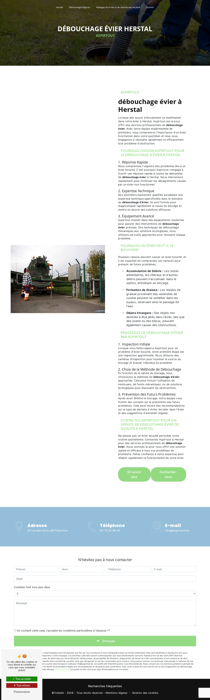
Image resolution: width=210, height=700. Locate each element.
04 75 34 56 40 (110, 530)
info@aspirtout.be (177, 530)
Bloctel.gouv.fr (62, 669)
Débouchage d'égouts (79, 7)
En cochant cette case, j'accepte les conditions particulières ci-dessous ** (63, 630)
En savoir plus (134, 474)
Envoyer (109, 641)
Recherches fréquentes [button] (105, 686)
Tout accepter (23, 678)
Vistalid (59, 692)
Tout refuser (23, 685)
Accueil (59, 7)
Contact (150, 7)
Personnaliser (22, 691)
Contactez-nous (168, 474)
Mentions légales (116, 692)
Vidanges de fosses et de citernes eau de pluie (118, 7)
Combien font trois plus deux (32, 587)
